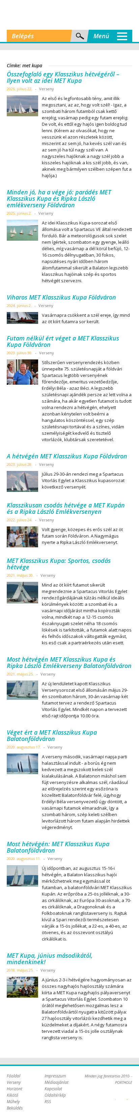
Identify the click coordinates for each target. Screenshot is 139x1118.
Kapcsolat (53, 1089)
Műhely (13, 1101)
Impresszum (55, 1076)
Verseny (14, 1082)
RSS (48, 1101)
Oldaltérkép (55, 1095)
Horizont (14, 1089)
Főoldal (13, 1076)
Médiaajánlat (56, 1082)
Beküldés (15, 1108)
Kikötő (12, 1095)
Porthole (69, 14)
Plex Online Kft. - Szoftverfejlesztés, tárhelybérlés (115, 1096)
